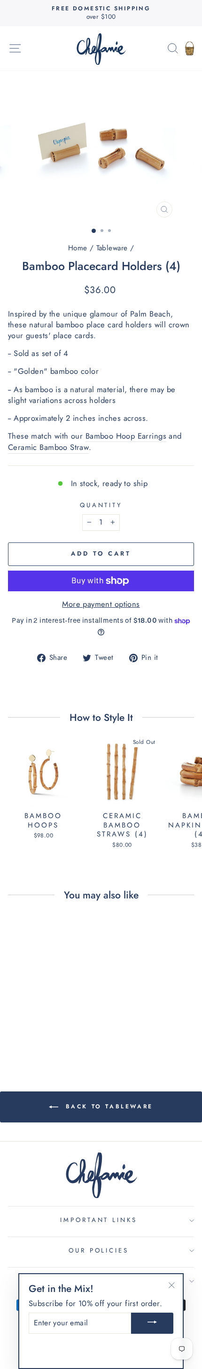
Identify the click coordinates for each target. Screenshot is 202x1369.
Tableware (112, 248)
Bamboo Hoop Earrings (125, 436)
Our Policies (99, 1250)
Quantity (101, 505)
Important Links (99, 1219)
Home (77, 248)
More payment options (101, 604)
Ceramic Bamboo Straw (48, 447)
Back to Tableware (107, 1106)
